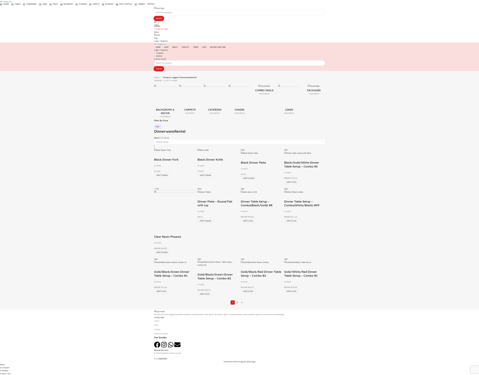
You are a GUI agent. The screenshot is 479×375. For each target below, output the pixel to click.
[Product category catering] (215, 100)
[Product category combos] (264, 90)
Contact (157, 329)
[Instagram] (164, 345)
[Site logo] (159, 8)
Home (157, 77)
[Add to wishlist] (214, 196)
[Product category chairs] (239, 100)
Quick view (207, 196)
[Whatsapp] (171, 345)
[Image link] (159, 311)
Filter (157, 127)
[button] (205, 221)
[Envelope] (177, 345)
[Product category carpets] (190, 100)
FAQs (156, 325)
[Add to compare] (200, 196)
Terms (156, 321)
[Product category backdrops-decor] (165, 101)
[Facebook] (157, 345)
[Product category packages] (314, 90)
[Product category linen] (289, 100)
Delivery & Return (161, 333)
